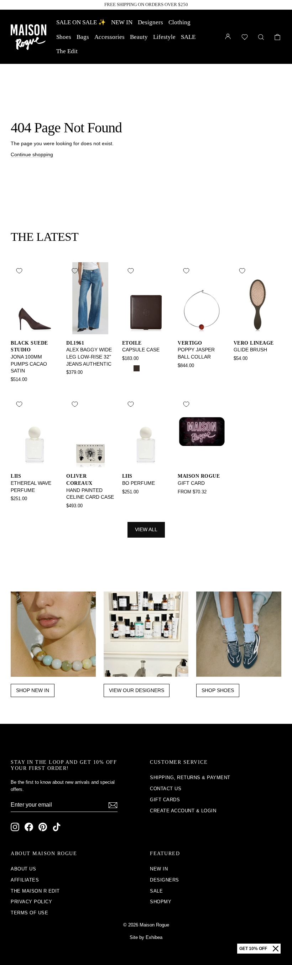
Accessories (109, 37)
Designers (150, 22)
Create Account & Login (183, 810)
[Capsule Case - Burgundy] (146, 368)
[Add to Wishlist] (19, 270)
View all (146, 529)
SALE (188, 37)
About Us (23, 869)
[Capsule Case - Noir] (127, 368)
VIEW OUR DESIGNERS (136, 690)
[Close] (275, 948)
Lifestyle (164, 37)
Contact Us (165, 788)
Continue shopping (32, 154)
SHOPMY (160, 901)
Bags (83, 37)
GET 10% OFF (253, 948)
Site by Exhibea (146, 937)
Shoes (63, 37)
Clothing (179, 22)
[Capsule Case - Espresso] (136, 368)
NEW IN (121, 22)
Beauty (139, 37)
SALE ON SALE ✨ (81, 22)
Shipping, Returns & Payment (190, 777)
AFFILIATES (25, 880)
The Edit (67, 51)
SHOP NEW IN (32, 690)
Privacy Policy (31, 901)
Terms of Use (29, 912)
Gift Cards (165, 799)
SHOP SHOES (218, 690)
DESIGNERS (164, 880)
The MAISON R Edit (35, 891)
